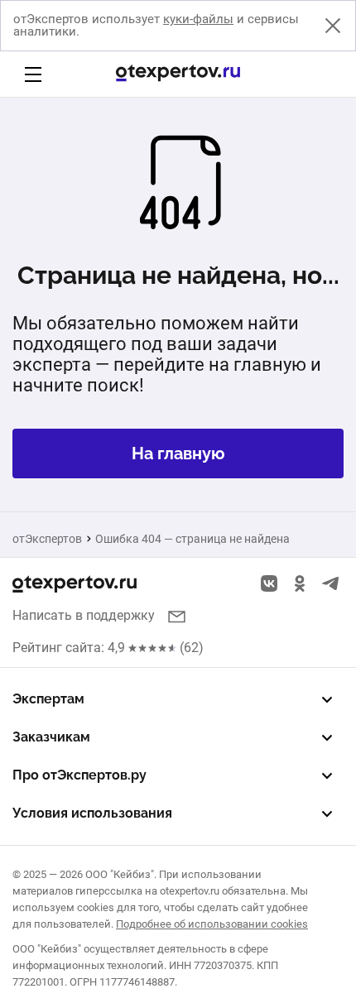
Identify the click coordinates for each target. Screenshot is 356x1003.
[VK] (269, 583)
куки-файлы (198, 19)
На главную (178, 453)
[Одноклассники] (299, 583)
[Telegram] (330, 583)
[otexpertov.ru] (178, 74)
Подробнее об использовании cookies (212, 924)
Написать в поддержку (83, 615)
